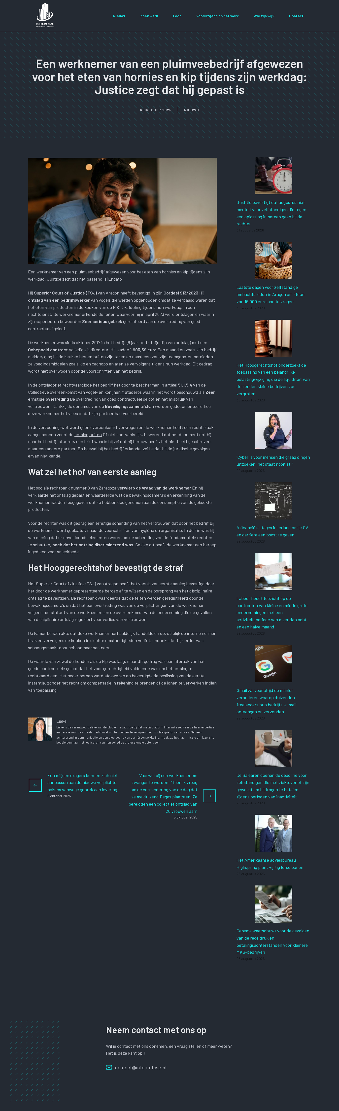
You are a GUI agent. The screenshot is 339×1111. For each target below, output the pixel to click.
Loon (177, 16)
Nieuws (119, 16)
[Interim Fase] (45, 15)
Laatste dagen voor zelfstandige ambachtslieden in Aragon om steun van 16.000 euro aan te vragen (271, 294)
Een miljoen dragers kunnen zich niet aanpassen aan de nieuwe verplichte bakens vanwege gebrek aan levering (82, 782)
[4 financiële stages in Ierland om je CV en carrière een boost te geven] (273, 516)
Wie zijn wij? (264, 16)
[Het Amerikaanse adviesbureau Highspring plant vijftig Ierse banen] (273, 848)
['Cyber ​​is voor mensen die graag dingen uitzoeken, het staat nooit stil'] (273, 445)
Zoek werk (149, 16)
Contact (296, 16)
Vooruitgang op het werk (217, 16)
